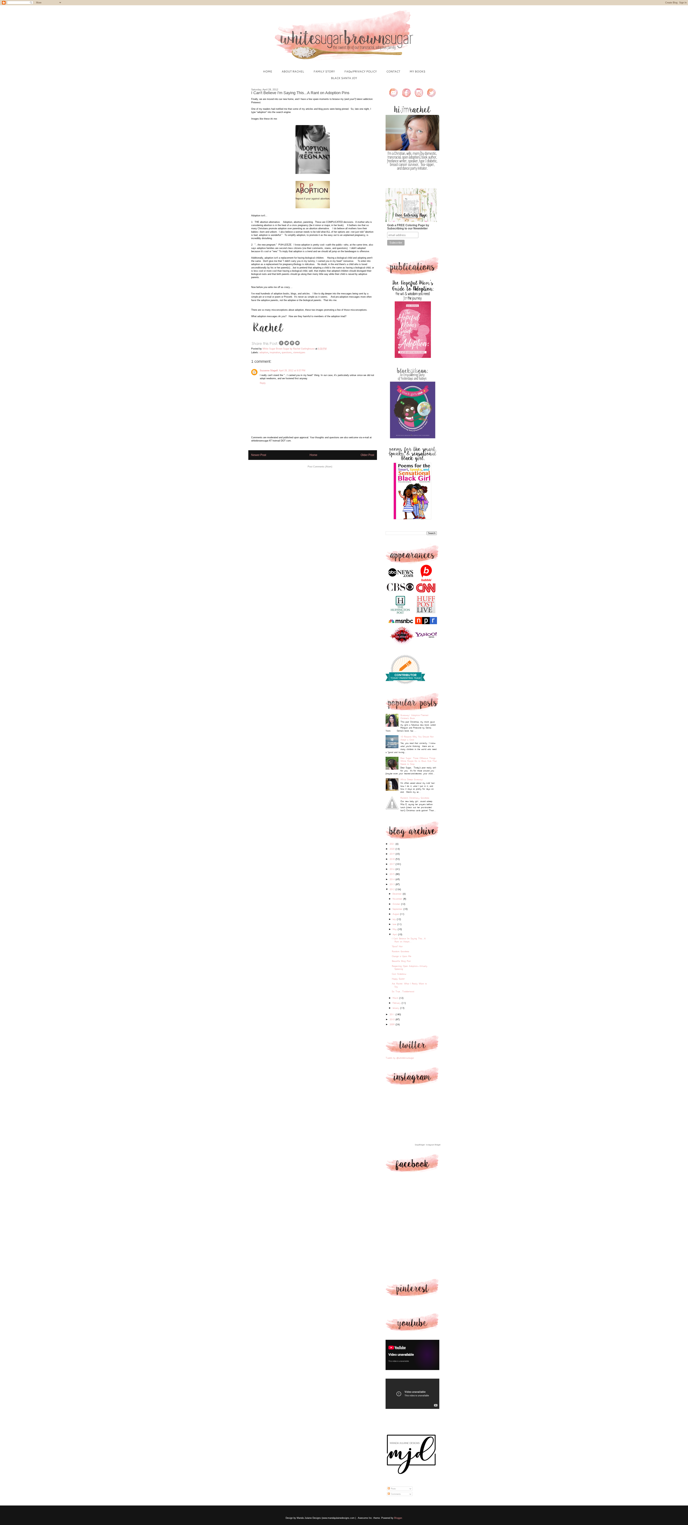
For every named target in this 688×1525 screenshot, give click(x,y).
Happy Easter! (398, 978)
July (395, 919)
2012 (393, 889)
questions (287, 352)
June (395, 924)
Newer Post (258, 454)
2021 (393, 843)
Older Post (367, 454)
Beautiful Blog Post (401, 961)
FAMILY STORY (324, 71)
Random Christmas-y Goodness (414, 798)
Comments (395, 1494)
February (397, 1003)
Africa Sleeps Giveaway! (411, 779)
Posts (393, 1488)
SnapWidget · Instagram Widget (427, 1145)
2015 (393, 874)
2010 (393, 1019)
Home (313, 454)
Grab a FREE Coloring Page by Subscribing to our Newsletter (408, 227)
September (398, 909)
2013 (393, 884)
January (396, 1008)
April (395, 934)
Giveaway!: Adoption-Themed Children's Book (414, 717)
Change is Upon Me (401, 956)
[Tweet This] (286, 345)
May (395, 929)
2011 (393, 1014)
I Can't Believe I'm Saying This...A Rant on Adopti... (409, 940)
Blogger (398, 1518)
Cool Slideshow (399, 974)
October (397, 904)
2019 (393, 854)
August (396, 914)
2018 (393, 859)
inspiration (275, 352)
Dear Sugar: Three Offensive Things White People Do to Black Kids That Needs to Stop (418, 761)
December (398, 893)
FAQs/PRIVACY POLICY (360, 71)
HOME (267, 71)
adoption (263, 352)
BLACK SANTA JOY (344, 78)
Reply (263, 383)
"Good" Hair (397, 946)
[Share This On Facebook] (281, 345)
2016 (393, 869)
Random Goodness (400, 951)
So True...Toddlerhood (403, 991)
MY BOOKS (417, 71)
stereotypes (299, 352)
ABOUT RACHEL (293, 71)
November (398, 898)
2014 (393, 879)
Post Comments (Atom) (320, 466)
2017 (393, 864)
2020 (393, 849)
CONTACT (393, 71)
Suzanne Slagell (269, 370)
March (396, 998)
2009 (393, 1024)
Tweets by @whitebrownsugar (400, 1058)
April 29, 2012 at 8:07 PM (292, 370)
